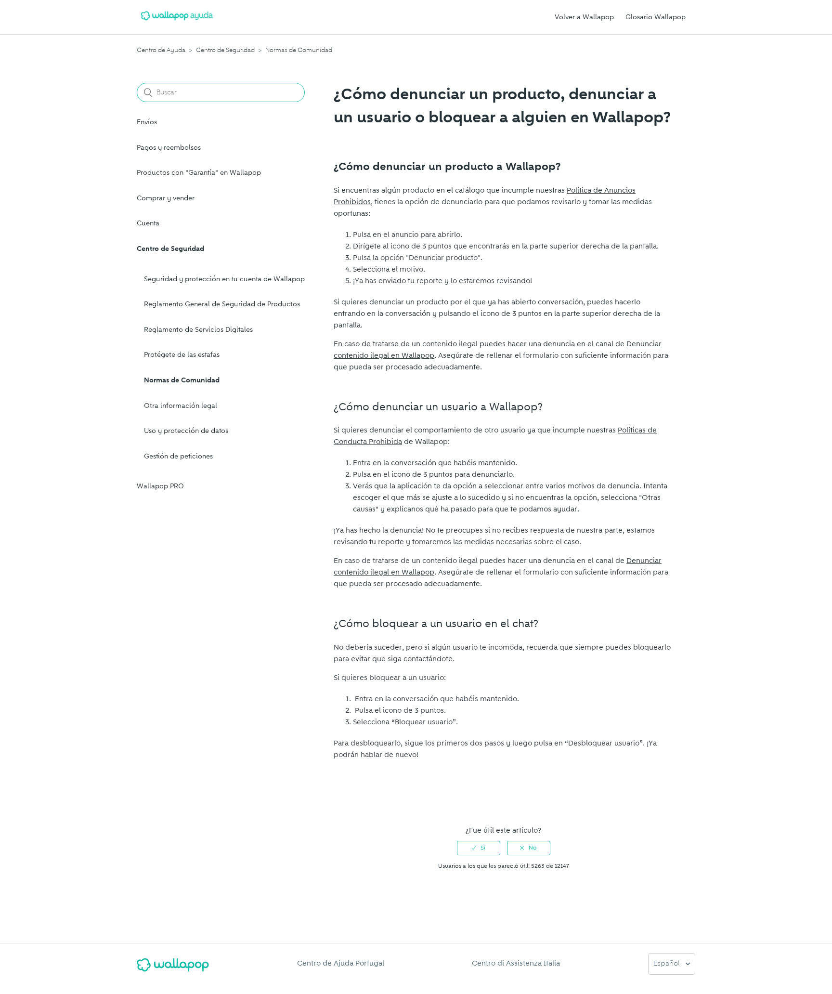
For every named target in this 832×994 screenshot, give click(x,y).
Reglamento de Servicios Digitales (198, 330)
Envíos (147, 122)
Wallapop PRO (160, 486)
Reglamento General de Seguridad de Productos (222, 304)
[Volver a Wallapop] (173, 969)
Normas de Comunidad (298, 50)
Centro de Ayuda (161, 50)
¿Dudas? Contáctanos (375, 800)
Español (667, 963)
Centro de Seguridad (225, 50)
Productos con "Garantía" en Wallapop (199, 173)
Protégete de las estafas (182, 355)
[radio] (478, 848)
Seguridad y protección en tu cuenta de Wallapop (224, 279)
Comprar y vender (166, 198)
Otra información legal (180, 406)
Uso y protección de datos (186, 431)
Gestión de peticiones (178, 456)
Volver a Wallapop (584, 17)
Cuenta (148, 223)
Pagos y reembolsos (169, 148)
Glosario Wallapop (655, 17)
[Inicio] (177, 22)
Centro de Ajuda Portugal (340, 963)
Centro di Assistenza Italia (516, 963)
